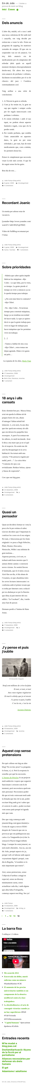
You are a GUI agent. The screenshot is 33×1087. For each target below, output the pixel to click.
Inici (4, 9)
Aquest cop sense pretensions (16, 753)
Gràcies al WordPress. (18, 1082)
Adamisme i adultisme (14, 1071)
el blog (21, 908)
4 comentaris (8, 185)
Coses (11, 9)
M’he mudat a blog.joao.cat (9, 1044)
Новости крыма (8, 716)
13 (14, 916)
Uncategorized (23, 183)
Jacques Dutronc (24, 710)
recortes (22, 378)
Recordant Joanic (16, 203)
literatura (15, 378)
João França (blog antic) (12, 180)
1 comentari (8, 381)
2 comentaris (8, 733)
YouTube (12, 250)
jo (19, 492)
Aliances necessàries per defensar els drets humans (16, 1061)
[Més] (17, 10)
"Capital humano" (12, 1022)
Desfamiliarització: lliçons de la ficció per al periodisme (16, 1052)
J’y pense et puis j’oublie (15, 649)
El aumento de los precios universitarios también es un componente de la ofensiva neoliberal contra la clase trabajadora (16, 994)
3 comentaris (8, 630)
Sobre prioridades (16, 267)
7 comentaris (23, 250)
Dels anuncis (12, 23)
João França (8, 903)
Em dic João (8, 3)
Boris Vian (26, 361)
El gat (5, 1067)
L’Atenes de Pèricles (10, 777)
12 (10, 916)
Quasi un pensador (9, 514)
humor (6, 250)
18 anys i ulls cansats (12, 400)
